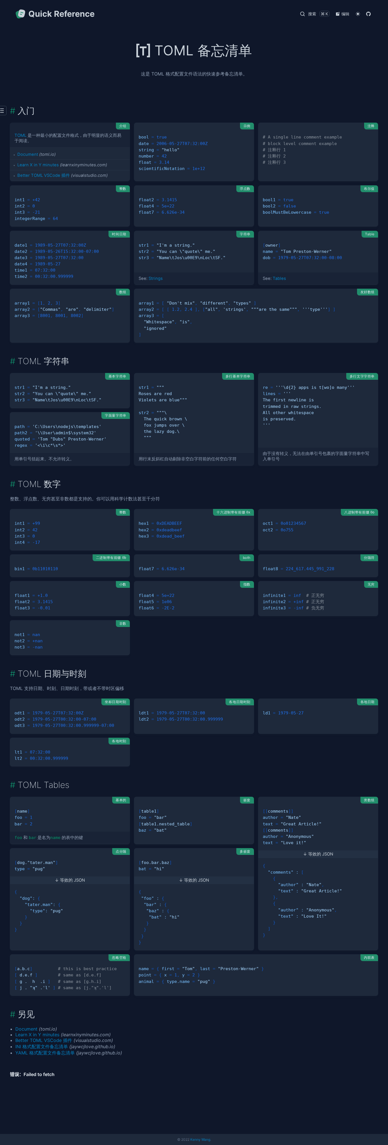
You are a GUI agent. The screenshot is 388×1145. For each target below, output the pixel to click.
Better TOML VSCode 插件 (43, 175)
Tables (279, 278)
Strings (156, 278)
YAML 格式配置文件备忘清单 (45, 1053)
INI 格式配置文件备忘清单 (41, 1046)
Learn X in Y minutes (38, 164)
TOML (20, 135)
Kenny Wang (200, 1139)
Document (27, 154)
